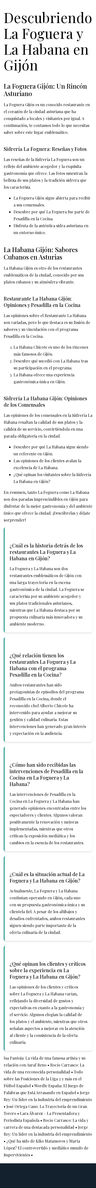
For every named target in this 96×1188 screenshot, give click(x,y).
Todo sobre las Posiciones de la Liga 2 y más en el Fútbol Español (43, 1078)
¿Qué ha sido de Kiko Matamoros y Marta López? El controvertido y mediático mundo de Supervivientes (46, 1147)
